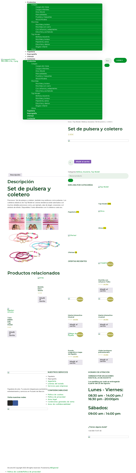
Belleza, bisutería (42, 37)
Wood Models (41, 20)
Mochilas (34, 22)
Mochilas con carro (43, 27)
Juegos (34, 5)
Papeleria (31, 111)
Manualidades (41, 15)
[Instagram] (10, 403)
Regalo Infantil (41, 47)
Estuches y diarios (43, 44)
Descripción (15, 175)
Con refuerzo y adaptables (46, 29)
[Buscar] (70, 180)
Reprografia (32, 113)
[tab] (15, 175)
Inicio (70, 122)
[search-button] (107, 65)
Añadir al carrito (83, 162)
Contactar (31, 59)
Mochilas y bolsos (43, 24)
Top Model (35, 34)
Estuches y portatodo (44, 32)
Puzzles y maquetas (44, 17)
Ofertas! (30, 116)
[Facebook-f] (15, 403)
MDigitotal (54, 468)
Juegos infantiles (42, 10)
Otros (33, 108)
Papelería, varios (42, 42)
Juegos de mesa (42, 7)
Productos (31, 61)
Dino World (40, 12)
